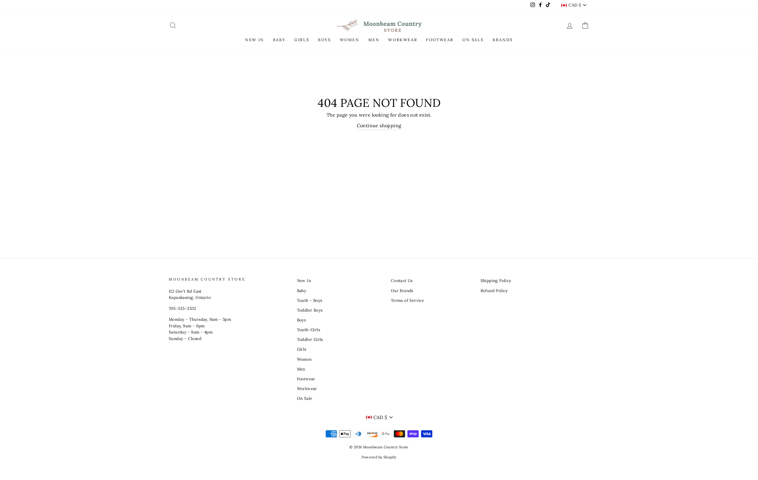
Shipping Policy (496, 280)
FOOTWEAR (440, 39)
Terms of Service (407, 300)
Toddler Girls (310, 339)
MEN (374, 39)
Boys (301, 320)
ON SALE (473, 39)
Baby (301, 290)
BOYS (324, 39)
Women (304, 359)
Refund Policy (494, 290)
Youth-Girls (308, 329)
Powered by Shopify (379, 457)
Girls (301, 349)
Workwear (307, 388)
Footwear (306, 378)
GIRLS (301, 39)
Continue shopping (379, 125)
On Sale (304, 398)
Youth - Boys (309, 300)
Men (301, 369)
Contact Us (402, 280)
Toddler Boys (310, 310)
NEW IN (254, 39)
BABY (279, 39)
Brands (503, 39)
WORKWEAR (402, 39)
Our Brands (402, 290)
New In (304, 280)
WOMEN (349, 39)
